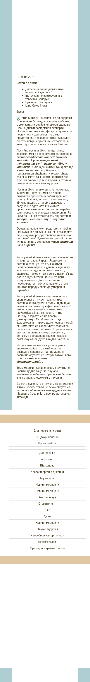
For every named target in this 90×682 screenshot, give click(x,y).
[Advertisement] (45, 31)
